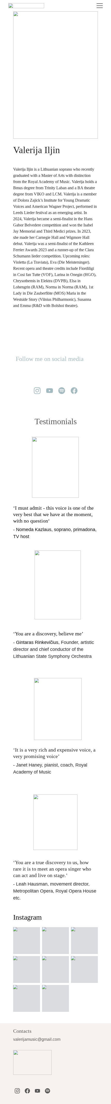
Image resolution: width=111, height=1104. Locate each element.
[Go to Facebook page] (74, 390)
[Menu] (100, 5)
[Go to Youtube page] (49, 390)
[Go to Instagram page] (37, 390)
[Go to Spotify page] (61, 390)
